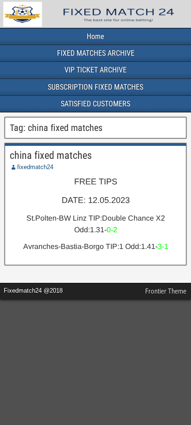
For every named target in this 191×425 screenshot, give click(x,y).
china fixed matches (51, 155)
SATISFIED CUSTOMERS (95, 103)
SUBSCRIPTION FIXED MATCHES (95, 87)
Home (95, 36)
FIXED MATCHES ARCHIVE (95, 53)
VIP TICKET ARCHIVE (95, 69)
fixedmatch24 (35, 166)
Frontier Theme (165, 291)
